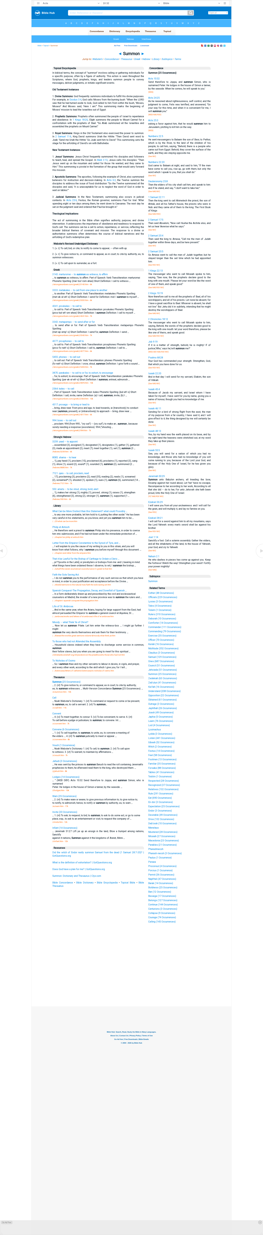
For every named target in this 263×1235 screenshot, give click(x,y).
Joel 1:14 (153, 537)
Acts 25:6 (71, 200)
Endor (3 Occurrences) (160, 810)
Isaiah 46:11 (154, 408)
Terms (177, 59)
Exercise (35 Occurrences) (162, 635)
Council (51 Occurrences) (161, 665)
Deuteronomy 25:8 (158, 181)
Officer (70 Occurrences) (161, 639)
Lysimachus (154, 729)
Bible (39, 46)
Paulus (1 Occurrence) (160, 857)
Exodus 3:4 (75, 99)
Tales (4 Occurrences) (160, 605)
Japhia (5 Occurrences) (160, 716)
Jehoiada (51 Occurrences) (162, 669)
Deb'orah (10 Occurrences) (162, 823)
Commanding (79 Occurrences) (164, 631)
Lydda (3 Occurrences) (160, 733)
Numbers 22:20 (156, 162)
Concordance (111, 59)
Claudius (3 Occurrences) (161, 652)
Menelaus (153, 827)
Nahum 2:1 (153, 556)
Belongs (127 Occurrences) (162, 900)
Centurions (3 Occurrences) (162, 908)
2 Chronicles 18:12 (158, 319)
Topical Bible (128, 882)
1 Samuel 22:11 (156, 197)
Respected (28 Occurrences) (163, 780)
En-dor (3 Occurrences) (160, 802)
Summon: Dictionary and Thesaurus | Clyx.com (76, 875)
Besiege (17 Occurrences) (162, 896)
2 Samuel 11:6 (63, 136)
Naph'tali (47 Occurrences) (162, 879)
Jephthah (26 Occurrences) (162, 708)
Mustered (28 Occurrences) (162, 832)
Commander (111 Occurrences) (164, 627)
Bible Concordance (62, 882)
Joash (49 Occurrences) (161, 712)
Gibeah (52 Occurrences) (161, 742)
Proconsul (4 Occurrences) (162, 866)
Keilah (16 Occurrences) (161, 644)
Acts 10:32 (154, 78)
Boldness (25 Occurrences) (162, 887)
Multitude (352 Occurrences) (163, 648)
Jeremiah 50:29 (156, 476)
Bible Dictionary (85, 882)
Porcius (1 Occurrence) (160, 870)
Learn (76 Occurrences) (160, 721)
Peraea (152, 861)
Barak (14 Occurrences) (160, 883)
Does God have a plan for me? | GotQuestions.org (78, 869)
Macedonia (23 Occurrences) (163, 840)
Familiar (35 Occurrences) (161, 763)
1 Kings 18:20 (80, 119)
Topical (46, 46)
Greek (137, 59)
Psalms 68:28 (155, 357)
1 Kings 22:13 (155, 270)
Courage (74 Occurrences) (162, 917)
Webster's (97, 59)
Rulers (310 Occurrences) (161, 614)
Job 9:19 (153, 341)
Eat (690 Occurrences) (160, 797)
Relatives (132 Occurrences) (163, 789)
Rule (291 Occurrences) (160, 793)
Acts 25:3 (153, 120)
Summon (153, 581)
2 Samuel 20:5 (155, 251)
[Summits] (4, 557)
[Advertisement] (131, 984)
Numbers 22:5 (155, 136)
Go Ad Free (6, 1222)
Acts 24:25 (154, 97)
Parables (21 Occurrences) (162, 844)
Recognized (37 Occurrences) (164, 785)
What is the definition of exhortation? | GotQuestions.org (82, 862)
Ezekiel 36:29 (155, 502)
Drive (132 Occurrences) (161, 819)
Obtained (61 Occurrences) (162, 699)
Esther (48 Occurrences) (161, 593)
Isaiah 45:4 (154, 389)
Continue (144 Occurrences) (163, 904)
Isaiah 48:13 (154, 431)
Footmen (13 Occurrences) (162, 759)
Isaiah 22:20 (154, 373)
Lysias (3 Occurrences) (160, 601)
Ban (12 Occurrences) (159, 891)
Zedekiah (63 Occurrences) (162, 678)
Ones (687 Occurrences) (161, 661)
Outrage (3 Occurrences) (161, 703)
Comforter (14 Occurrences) (163, 622)
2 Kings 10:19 (155, 293)
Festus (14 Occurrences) (161, 750)
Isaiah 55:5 (154, 450)
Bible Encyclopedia (107, 882)
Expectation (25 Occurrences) (164, 806)
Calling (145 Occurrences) (162, 921)
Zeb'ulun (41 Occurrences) (162, 682)
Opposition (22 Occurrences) (163, 695)
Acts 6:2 (111, 180)
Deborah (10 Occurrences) (162, 618)
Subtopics (166, 59)
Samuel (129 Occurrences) (162, 657)
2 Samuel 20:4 (155, 235)
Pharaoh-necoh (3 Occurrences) (165, 853)
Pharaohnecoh (155, 849)
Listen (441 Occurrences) (161, 738)
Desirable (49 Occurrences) (162, 814)
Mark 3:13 (102, 160)
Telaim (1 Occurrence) (159, 610)
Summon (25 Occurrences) (162, 674)
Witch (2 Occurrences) (160, 746)
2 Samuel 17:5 (155, 219)
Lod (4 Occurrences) (159, 725)
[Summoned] (259, 557)
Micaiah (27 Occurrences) (161, 836)
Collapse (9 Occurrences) (161, 913)
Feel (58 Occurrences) (160, 755)
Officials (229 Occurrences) (162, 597)
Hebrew (146, 59)
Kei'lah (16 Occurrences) (161, 686)
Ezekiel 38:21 (155, 518)
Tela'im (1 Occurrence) (160, 776)
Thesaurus (126, 59)
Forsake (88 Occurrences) (162, 768)
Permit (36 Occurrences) (161, 874)
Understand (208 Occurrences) (164, 691)
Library (156, 59)
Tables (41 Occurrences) (161, 772)
